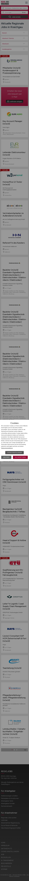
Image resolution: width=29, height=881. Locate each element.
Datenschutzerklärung (7, 448)
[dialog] (14, 440)
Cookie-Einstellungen (14, 452)
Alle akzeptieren (20, 457)
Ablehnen (6, 457)
